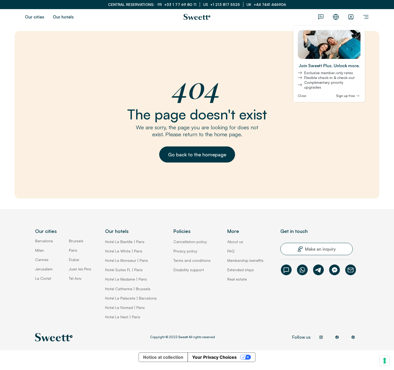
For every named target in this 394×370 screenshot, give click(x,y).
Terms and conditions (192, 260)
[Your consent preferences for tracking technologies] (385, 361)
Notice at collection (163, 357)
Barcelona (44, 241)
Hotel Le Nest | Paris (122, 317)
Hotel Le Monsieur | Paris (126, 260)
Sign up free (345, 96)
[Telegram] (318, 270)
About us (235, 241)
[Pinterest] (353, 337)
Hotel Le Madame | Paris (126, 279)
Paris (73, 250)
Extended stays (240, 269)
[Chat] (286, 270)
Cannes (42, 259)
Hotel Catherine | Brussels (127, 288)
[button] (197, 154)
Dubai (74, 259)
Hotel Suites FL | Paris (124, 269)
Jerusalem (44, 269)
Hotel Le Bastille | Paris (124, 241)
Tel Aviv (75, 278)
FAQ (231, 251)
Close (302, 96)
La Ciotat (43, 278)
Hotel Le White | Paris (123, 251)
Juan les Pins (80, 269)
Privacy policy (185, 251)
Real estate (237, 279)
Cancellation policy (190, 241)
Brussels (76, 241)
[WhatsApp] (302, 270)
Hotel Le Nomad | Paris (125, 307)
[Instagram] (321, 337)
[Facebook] (334, 270)
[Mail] (350, 270)
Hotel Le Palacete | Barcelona (131, 298)
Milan (39, 250)
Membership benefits (245, 260)
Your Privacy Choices (214, 357)
